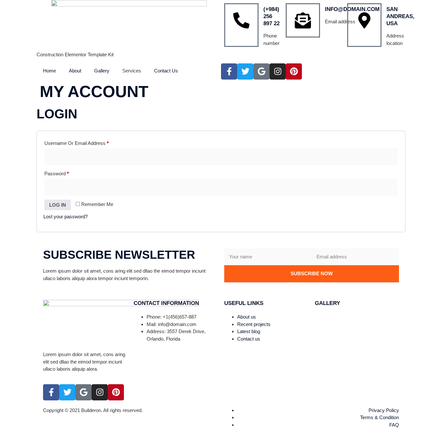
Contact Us (166, 70)
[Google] (261, 71)
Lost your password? (65, 216)
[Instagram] (278, 71)
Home (49, 70)
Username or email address (85, 142)
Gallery (101, 70)
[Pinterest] (294, 71)
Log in (57, 205)
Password (66, 172)
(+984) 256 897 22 (271, 16)
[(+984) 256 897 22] (241, 25)
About (75, 70)
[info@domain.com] (303, 20)
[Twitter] (245, 71)
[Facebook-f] (229, 71)
